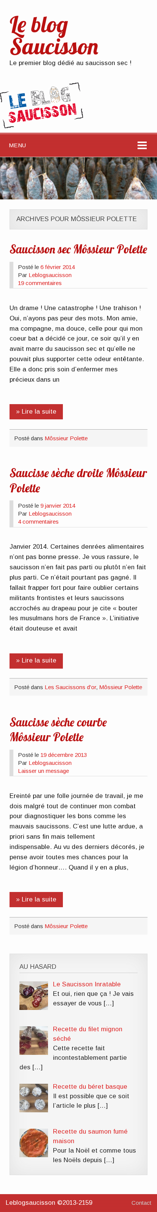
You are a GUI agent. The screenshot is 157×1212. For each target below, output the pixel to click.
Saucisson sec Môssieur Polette (78, 249)
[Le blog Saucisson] (41, 126)
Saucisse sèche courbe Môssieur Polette (58, 729)
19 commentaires (40, 283)
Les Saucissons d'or (70, 687)
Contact (141, 1202)
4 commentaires (38, 521)
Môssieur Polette (66, 438)
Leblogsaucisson (50, 275)
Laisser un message (43, 771)
